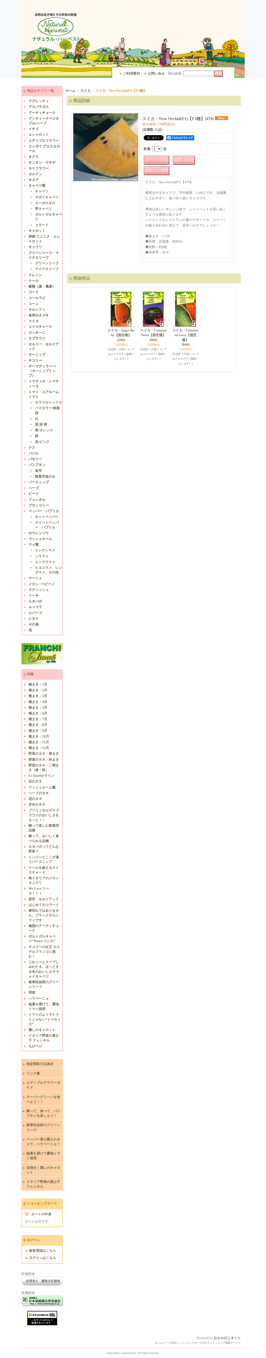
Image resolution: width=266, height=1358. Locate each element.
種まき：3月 (38, 696)
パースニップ (39, 482)
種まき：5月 (38, 707)
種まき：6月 (38, 713)
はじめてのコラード (44, 905)
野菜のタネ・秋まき (44, 759)
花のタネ (35, 799)
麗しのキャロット (42, 1030)
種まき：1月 (38, 684)
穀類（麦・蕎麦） (42, 286)
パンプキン (37, 465)
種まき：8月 (38, 725)
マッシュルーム (40, 539)
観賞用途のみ (45, 476)
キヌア (34, 180)
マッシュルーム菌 (42, 787)
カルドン (35, 174)
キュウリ (35, 247)
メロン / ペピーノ (42, 584)
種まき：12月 (39, 748)
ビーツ (34, 493)
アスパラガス (39, 107)
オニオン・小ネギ (42, 162)
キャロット (37, 231)
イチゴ (34, 129)
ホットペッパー (47, 517)
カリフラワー (39, 168)
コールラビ (37, 298)
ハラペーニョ (39, 998)
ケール (34, 281)
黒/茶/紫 (41, 424)
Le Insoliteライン (41, 776)
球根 (32, 992)
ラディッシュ (39, 590)
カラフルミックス (48, 402)
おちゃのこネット (227, 1338)
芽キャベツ (43, 209)
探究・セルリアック (44, 899)
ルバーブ (35, 613)
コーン (34, 304)
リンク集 (33, 1073)
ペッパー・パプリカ (44, 511)
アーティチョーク (42, 113)
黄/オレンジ (44, 430)
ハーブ (34, 488)
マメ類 (34, 544)
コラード (42, 225)
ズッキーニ (37, 333)
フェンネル (37, 499)
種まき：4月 (38, 702)
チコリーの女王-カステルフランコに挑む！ (44, 951)
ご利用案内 (131, 73)
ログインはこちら (42, 1258)
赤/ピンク (42, 442)
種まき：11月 (39, 742)
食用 (38, 471)
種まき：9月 (38, 731)
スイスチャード (40, 327)
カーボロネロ (45, 203)
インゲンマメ (45, 550)
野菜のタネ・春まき (44, 753)
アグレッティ (39, 101)
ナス (32, 447)
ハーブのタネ (39, 793)
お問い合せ (156, 73)
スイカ (34, 321)
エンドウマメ (45, 562)
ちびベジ (35, 1046)
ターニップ (37, 354)
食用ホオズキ (39, 315)
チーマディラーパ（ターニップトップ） (42, 370)
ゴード (34, 292)
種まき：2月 (38, 690)
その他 (34, 624)
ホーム (70, 91)
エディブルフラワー (44, 140)
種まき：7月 (38, 719)
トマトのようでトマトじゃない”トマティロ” (45, 1019)
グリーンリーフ (47, 263)
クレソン (35, 275)
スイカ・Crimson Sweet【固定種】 (153, 335)
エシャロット (39, 134)
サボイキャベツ (47, 197)
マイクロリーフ (47, 269)
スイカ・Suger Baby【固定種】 (121, 335)
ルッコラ (35, 607)
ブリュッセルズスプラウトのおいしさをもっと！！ (44, 814)
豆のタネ (35, 781)
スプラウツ (37, 338)
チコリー (35, 360)
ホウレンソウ (39, 533)
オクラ (34, 157)
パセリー (35, 459)
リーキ (34, 595)
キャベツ (42, 191)
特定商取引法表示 (40, 1064)
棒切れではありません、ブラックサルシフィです (44, 915)
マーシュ (35, 578)
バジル (34, 453)
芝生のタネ (37, 804)
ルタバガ (35, 601)
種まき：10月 (39, 736)
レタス (34, 619)
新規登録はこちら (42, 1250)
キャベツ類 (37, 185)
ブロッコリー (39, 505)
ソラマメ (42, 556)
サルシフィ (37, 309)
